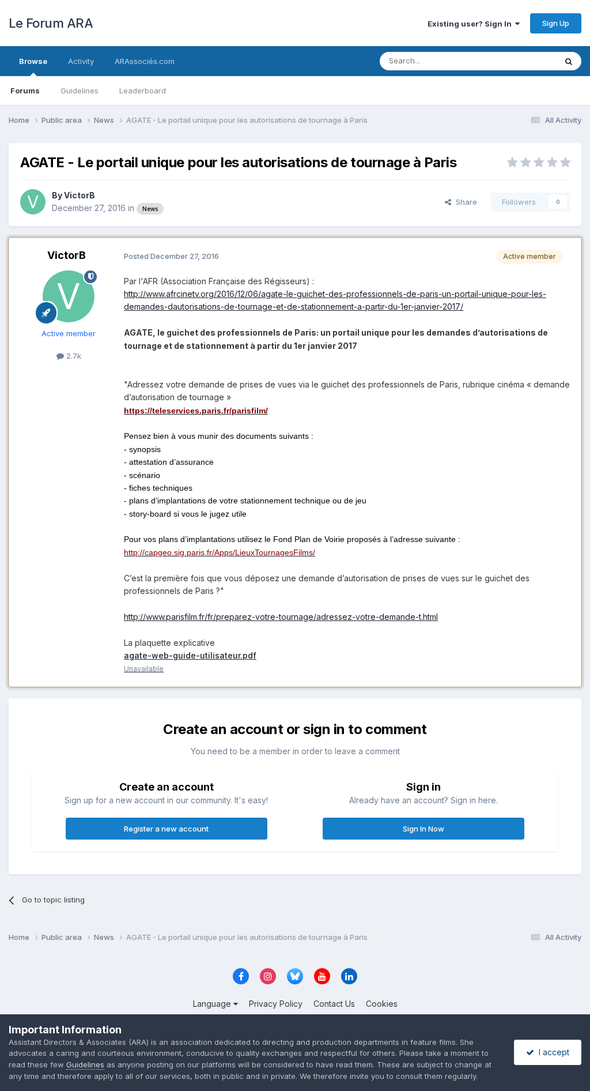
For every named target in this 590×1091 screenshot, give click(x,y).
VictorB (79, 195)
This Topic (522, 61)
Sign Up (555, 23)
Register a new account (166, 828)
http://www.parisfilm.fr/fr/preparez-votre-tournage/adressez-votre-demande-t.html (281, 617)
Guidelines (79, 90)
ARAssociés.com (145, 61)
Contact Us (334, 1004)
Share (464, 201)
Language (213, 1004)
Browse (33, 61)
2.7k (72, 355)
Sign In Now (423, 828)
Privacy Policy (275, 1004)
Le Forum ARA (51, 23)
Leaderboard (142, 90)
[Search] (568, 61)
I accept (551, 1052)
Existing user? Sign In (471, 23)
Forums (25, 90)
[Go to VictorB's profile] (33, 202)
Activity (81, 61)
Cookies (382, 1004)
